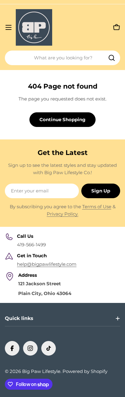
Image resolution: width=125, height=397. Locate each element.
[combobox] (62, 58)
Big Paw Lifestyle (41, 371)
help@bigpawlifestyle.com (46, 264)
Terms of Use (96, 206)
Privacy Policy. (62, 214)
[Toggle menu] (8, 27)
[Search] (111, 57)
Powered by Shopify (84, 371)
